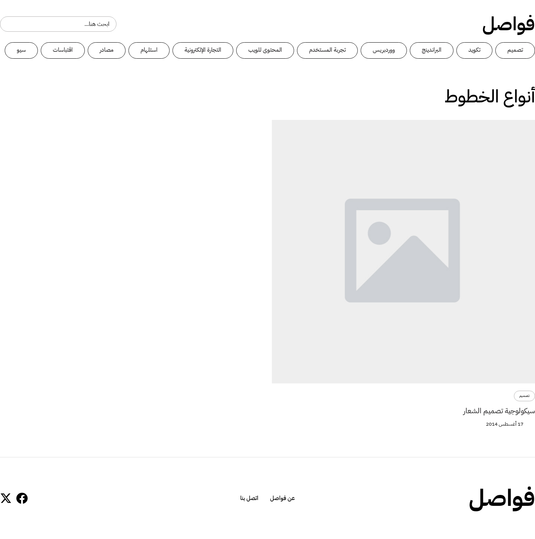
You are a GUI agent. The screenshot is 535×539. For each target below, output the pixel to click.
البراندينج (431, 50)
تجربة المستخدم (327, 50)
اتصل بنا (249, 498)
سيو (21, 50)
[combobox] (58, 24)
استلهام (149, 50)
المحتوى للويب (265, 50)
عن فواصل (282, 498)
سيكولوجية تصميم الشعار (499, 410)
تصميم (515, 50)
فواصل (508, 24)
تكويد (474, 50)
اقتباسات (63, 50)
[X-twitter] (6, 498)
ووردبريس (384, 50)
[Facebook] (22, 498)
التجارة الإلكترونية (203, 50)
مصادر (107, 50)
